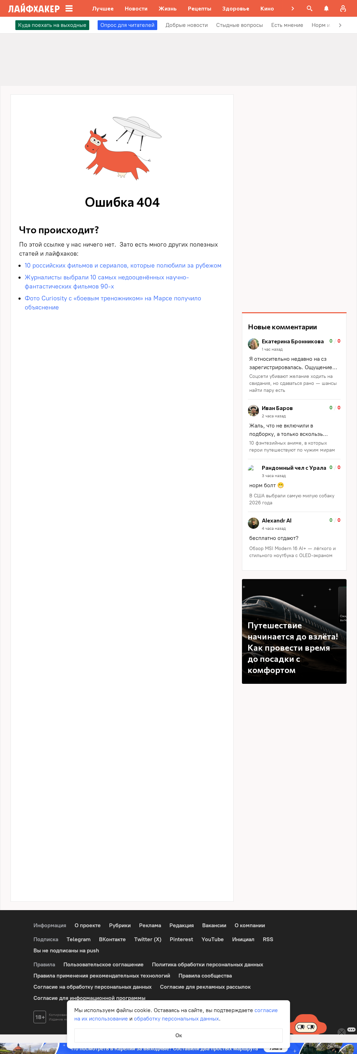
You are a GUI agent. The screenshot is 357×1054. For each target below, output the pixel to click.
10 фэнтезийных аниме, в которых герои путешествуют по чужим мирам (292, 446)
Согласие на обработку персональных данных (92, 986)
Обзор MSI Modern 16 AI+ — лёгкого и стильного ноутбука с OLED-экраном (292, 552)
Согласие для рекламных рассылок (205, 986)
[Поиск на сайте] (309, 8)
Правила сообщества (205, 975)
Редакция (181, 925)
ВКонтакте (112, 939)
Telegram (79, 939)
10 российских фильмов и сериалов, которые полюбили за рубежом (123, 265)
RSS (268, 939)
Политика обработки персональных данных (207, 964)
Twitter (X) (147, 939)
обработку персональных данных (176, 1018)
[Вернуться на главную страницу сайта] (34, 8)
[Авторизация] (343, 8)
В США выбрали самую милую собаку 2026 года (291, 499)
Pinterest (181, 939)
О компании (250, 925)
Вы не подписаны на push (66, 950)
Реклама (150, 925)
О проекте (88, 925)
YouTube (213, 939)
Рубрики (120, 925)
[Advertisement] (294, 199)
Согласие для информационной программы (89, 998)
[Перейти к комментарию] (294, 366)
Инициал (243, 939)
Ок (178, 1035)
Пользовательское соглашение (103, 964)
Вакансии (214, 925)
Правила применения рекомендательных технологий (101, 975)
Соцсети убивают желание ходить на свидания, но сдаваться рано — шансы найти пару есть (293, 383)
